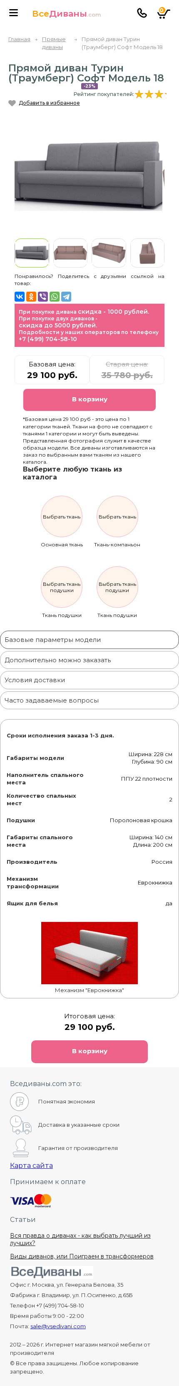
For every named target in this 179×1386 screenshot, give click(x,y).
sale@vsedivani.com (58, 1326)
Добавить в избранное (49, 103)
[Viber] (43, 297)
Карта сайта (31, 1166)
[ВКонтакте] (20, 297)
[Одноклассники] (31, 297)
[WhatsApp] (55, 297)
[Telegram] (66, 297)
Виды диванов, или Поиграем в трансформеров (82, 1256)
